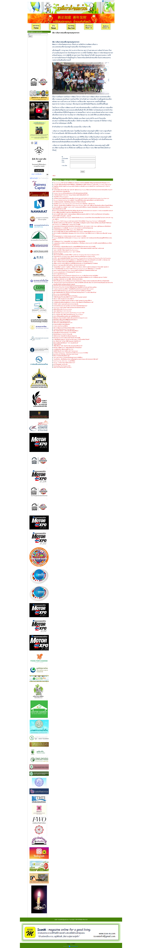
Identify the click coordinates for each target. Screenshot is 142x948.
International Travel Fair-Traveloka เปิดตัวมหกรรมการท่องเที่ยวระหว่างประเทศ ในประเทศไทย (75, 287)
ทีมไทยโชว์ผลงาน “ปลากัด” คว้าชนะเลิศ (63, 334)
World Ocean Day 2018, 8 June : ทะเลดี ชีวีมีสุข (64, 360)
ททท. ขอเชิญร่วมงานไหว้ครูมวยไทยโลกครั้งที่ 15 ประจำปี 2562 (68, 327)
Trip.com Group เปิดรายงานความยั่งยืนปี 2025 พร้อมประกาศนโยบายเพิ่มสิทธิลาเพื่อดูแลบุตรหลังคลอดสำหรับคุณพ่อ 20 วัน (82, 182)
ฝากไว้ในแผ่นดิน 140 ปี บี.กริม (60, 364)
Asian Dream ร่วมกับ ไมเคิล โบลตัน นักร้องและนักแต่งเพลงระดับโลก (69, 307)
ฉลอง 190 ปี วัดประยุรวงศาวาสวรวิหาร (62, 367)
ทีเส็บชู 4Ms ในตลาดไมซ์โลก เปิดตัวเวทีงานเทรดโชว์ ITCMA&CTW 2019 (70, 318)
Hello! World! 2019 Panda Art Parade (62, 321)
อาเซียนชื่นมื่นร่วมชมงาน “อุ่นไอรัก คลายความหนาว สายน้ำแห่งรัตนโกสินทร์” (72, 339)
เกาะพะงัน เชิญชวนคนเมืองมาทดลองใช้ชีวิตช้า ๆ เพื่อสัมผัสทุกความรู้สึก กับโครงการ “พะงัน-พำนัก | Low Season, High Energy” (82, 184)
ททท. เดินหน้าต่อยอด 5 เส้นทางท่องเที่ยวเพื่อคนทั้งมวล (66, 330)
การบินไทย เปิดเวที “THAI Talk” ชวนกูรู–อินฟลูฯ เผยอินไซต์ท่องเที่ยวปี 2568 (71, 195)
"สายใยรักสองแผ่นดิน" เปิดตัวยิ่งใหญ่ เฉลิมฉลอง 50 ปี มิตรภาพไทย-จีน (70, 202)
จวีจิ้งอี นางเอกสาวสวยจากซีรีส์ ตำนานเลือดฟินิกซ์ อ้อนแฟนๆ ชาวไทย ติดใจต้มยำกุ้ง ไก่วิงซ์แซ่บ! (76, 263)
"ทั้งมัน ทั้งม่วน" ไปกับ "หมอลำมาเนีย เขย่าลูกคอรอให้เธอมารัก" (68, 345)
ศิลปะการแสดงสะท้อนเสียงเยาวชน (62, 355)
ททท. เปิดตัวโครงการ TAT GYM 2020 (62, 311)
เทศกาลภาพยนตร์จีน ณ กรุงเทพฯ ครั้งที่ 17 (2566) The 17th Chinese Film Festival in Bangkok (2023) (76, 254)
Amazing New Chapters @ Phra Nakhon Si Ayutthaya (65, 295)
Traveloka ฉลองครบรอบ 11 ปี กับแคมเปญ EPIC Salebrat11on (68, 272)
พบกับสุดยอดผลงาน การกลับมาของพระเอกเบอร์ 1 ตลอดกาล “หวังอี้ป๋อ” (70, 236)
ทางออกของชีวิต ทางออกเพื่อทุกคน (62, 324)
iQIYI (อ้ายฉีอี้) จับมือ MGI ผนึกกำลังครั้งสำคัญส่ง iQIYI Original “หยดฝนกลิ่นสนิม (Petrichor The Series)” (78, 231)
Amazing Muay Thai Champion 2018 (62, 365)
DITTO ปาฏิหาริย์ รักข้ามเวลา (60, 273)
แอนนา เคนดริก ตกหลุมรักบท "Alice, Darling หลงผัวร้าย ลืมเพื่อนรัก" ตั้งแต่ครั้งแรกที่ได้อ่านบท (75, 270)
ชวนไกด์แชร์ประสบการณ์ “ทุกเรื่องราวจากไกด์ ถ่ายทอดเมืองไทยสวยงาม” (70, 305)
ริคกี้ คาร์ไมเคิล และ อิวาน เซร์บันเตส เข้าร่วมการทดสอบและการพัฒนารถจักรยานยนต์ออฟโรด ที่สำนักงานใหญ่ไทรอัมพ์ (81, 280)
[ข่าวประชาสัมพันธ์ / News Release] (53, 26)
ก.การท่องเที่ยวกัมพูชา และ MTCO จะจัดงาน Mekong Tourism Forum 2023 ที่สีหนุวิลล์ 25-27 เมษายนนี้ (77, 268)
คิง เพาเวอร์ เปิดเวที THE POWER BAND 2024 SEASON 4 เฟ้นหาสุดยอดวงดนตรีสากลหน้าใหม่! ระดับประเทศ (79, 248)
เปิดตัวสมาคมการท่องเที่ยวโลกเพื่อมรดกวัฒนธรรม (65, 336)
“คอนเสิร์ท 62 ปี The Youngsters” (61, 196)
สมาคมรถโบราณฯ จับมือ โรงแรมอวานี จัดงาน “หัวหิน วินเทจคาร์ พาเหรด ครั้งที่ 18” (73, 300)
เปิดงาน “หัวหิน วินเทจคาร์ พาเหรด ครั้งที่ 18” (64, 298)
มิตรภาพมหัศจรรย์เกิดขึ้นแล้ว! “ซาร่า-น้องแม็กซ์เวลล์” (66, 342)
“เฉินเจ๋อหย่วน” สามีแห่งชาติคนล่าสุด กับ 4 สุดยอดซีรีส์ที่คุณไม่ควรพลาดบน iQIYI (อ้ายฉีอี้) (74, 246)
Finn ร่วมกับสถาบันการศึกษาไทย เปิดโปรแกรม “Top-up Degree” (68, 314)
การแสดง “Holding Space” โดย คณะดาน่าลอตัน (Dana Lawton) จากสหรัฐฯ (71, 352)
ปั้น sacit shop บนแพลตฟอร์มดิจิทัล (61, 294)
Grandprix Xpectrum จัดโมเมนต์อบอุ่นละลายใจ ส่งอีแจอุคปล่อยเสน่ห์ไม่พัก (71, 193)
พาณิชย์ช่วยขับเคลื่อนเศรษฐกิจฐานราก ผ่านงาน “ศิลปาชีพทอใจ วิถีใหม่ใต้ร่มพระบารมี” (74, 302)
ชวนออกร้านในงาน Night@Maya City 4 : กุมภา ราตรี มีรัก (67, 251)
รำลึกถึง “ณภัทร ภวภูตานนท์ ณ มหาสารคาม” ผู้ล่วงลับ (66, 304)
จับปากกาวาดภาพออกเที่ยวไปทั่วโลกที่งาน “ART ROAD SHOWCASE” (70, 265)
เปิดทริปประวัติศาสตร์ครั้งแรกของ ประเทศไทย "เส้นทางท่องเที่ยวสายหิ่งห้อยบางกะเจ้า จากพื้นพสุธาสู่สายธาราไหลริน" (80, 277)
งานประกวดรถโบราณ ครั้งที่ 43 (61, 326)
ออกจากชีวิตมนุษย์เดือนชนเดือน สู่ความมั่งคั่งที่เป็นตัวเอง (67, 316)
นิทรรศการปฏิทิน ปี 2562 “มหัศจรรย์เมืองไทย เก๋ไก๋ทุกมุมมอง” (68, 347)
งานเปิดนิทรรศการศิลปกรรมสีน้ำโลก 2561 (63, 349)
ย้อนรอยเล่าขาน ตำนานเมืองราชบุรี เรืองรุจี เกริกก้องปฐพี (67, 337)
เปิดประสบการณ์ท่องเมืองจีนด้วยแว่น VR (63, 322)
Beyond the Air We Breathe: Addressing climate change (66, 354)
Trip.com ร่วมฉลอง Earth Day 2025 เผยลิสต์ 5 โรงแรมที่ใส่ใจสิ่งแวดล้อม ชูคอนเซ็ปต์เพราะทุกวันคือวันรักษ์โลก (79, 200)
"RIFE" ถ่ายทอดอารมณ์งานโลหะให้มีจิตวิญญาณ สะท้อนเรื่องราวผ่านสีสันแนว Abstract (73, 261)
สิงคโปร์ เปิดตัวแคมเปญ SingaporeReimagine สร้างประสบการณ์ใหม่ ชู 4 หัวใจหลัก (72, 290)
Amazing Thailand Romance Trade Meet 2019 (64, 329)
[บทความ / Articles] (71, 26)
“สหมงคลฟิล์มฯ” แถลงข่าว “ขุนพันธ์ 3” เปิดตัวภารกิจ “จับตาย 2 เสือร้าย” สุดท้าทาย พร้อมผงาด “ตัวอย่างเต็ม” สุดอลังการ (81, 266)
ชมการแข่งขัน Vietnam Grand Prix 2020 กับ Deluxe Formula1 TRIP (69, 312)
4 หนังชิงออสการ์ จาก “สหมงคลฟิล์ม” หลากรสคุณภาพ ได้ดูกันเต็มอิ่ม (69, 241)
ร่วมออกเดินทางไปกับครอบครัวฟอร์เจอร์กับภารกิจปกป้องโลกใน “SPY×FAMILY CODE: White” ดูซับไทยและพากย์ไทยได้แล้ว (82, 226)
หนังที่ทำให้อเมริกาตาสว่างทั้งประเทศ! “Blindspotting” (66, 351)
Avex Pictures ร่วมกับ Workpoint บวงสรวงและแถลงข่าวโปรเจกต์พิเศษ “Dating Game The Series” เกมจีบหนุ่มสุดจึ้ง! (80, 221)
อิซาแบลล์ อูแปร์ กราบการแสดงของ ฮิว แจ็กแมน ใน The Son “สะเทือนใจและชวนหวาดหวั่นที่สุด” (76, 275)
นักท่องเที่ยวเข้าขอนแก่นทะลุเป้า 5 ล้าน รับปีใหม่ (65, 332)
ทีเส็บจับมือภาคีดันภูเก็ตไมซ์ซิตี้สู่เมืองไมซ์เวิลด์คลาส (65, 319)
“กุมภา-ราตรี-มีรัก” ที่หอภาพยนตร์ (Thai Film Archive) (66, 250)
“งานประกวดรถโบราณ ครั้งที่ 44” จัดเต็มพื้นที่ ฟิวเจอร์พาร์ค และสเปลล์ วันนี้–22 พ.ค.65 (74, 289)
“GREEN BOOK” (57, 344)
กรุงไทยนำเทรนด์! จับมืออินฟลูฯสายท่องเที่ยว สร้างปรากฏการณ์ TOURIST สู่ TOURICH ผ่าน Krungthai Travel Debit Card (81, 198)
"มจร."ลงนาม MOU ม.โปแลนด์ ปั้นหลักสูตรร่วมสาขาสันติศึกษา (68, 357)
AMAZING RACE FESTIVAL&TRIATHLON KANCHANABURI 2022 (69, 285)
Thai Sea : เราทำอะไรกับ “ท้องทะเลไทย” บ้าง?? (64, 362)
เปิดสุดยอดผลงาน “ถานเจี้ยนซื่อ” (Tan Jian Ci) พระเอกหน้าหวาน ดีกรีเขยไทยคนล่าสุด (73, 228)
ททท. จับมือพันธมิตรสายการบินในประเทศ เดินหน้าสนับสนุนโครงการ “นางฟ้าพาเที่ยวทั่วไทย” (75, 292)
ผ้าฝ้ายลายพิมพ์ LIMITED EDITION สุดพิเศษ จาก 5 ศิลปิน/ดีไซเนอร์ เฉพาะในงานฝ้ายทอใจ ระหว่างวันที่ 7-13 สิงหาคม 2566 (82, 260)
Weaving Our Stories (58, 253)
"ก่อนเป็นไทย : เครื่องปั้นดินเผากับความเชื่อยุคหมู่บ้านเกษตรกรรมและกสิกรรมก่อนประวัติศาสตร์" (76, 359)
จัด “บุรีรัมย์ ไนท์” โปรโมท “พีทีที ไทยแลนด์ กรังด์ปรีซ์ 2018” (67, 341)
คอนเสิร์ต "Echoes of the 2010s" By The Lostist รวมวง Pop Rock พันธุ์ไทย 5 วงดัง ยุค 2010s (74, 203)
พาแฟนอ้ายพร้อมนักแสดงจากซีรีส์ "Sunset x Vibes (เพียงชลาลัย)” (68, 229)
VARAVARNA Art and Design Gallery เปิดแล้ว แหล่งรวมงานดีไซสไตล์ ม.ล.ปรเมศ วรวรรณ (74, 256)
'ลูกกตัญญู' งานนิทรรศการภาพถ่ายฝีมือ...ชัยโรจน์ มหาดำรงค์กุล (68, 279)
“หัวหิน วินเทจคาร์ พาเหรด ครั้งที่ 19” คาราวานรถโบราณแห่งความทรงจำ (70, 297)
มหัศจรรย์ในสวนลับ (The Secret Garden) (63, 309)
